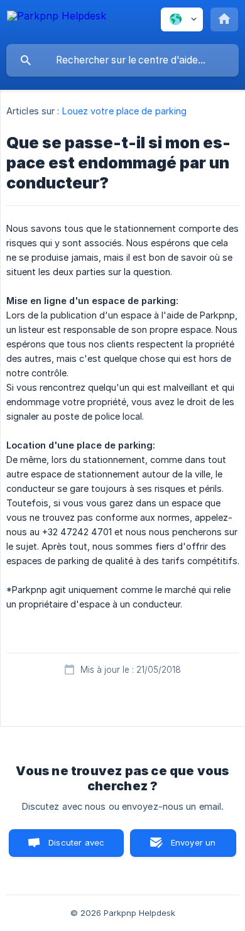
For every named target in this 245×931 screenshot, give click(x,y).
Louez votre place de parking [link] (124, 111)
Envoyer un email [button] (193, 847)
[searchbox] (122, 60)
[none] (56, 22)
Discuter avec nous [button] (76, 847)
